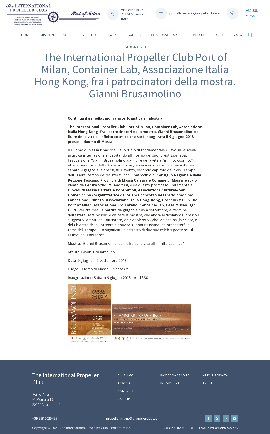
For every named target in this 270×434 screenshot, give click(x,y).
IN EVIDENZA (170, 383)
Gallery (135, 35)
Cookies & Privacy (174, 428)
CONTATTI (125, 391)
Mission (47, 35)
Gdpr (191, 428)
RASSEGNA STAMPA (175, 375)
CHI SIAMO (126, 375)
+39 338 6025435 (252, 13)
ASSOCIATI (125, 383)
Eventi (86, 35)
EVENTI (208, 383)
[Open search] (250, 34)
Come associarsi (165, 35)
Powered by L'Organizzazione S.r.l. (218, 428)
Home (26, 35)
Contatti (197, 35)
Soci (67, 35)
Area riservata (228, 35)
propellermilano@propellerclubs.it (194, 13)
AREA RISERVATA (215, 375)
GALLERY (124, 398)
